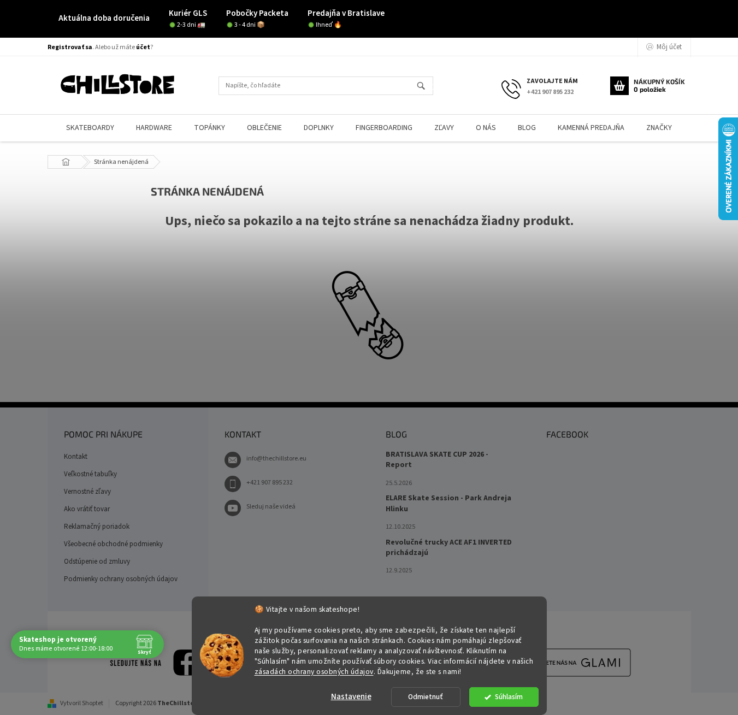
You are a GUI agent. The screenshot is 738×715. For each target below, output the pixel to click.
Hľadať (426, 86)
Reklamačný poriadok (96, 526)
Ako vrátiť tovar (87, 509)
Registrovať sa (70, 47)
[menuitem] (90, 128)
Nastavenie (351, 696)
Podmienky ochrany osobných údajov (121, 579)
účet (143, 47)
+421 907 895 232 (269, 482)
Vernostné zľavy (87, 492)
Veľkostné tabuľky (90, 474)
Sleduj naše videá (271, 506)
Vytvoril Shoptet (81, 703)
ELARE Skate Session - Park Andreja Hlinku (448, 503)
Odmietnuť (425, 697)
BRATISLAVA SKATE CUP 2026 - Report (437, 460)
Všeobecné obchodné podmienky (113, 544)
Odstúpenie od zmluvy (97, 561)
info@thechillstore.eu (276, 458)
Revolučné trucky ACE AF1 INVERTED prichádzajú (449, 547)
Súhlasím (509, 697)
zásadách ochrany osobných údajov (314, 671)
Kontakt (75, 457)
